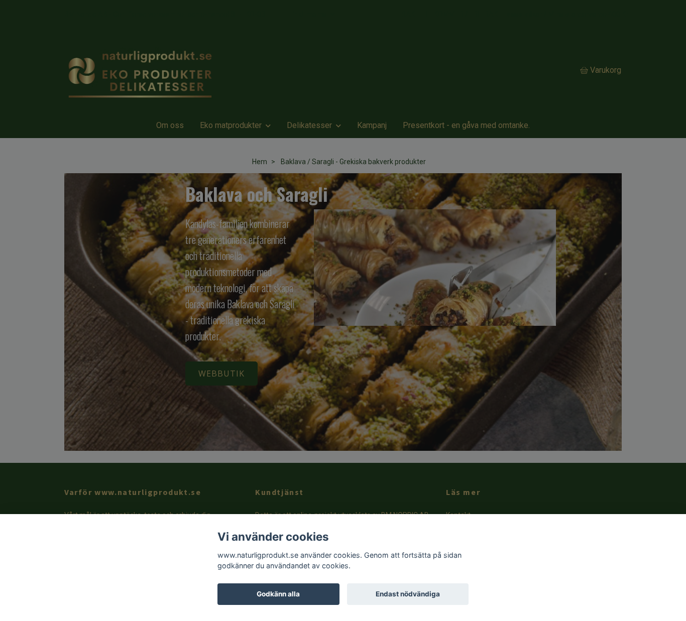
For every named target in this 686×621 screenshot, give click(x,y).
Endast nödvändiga (408, 594)
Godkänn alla (278, 594)
